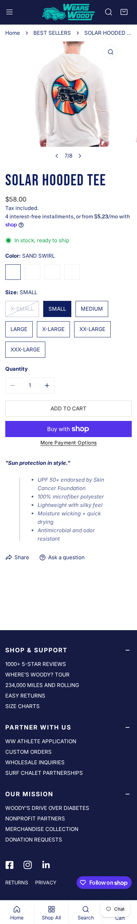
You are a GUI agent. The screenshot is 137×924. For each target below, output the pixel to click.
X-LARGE (53, 329)
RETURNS (16, 882)
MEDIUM (92, 308)
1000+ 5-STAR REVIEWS (35, 664)
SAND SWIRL (13, 272)
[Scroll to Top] (124, 887)
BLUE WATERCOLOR (32, 272)
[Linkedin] (46, 865)
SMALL (57, 308)
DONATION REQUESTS (33, 839)
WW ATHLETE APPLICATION (40, 741)
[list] (68, 102)
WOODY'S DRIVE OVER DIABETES (47, 808)
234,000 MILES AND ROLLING (42, 685)
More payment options (68, 443)
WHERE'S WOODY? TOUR (37, 674)
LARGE (19, 329)
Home (12, 32)
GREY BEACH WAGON (52, 272)
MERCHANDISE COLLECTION (41, 829)
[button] (124, 12)
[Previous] (57, 156)
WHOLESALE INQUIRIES (35, 762)
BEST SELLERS (52, 32)
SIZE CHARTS (22, 706)
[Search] (108, 12)
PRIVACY (46, 882)
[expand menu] (9, 12)
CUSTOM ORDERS (28, 751)
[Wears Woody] (68, 12)
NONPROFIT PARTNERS (35, 818)
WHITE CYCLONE (72, 272)
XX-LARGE (92, 329)
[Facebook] (9, 865)
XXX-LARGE (25, 349)
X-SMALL (22, 308)
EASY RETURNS (25, 695)
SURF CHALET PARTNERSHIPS (44, 773)
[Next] (80, 156)
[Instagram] (28, 865)
